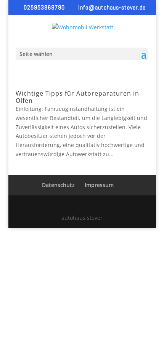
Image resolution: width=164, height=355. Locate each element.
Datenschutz (58, 185)
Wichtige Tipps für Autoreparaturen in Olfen (77, 97)
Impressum (99, 185)
